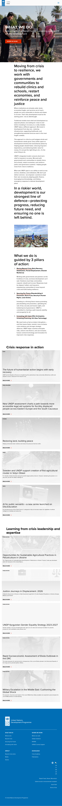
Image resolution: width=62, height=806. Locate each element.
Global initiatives (36, 739)
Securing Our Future (10, 742)
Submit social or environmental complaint (46, 781)
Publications (35, 757)
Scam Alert (54, 784)
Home (6, 13)
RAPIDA (34, 742)
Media (6, 757)
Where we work (12, 41)
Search (56, 3)
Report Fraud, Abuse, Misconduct (48, 778)
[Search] (56, 768)
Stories (7, 760)
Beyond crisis (8, 739)
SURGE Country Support (38, 744)
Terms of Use (53, 787)
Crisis (11, 13)
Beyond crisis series (10, 754)
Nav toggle (58, 3)
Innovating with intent (11, 744)
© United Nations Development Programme (16, 798)
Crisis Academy (36, 754)
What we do (8, 736)
